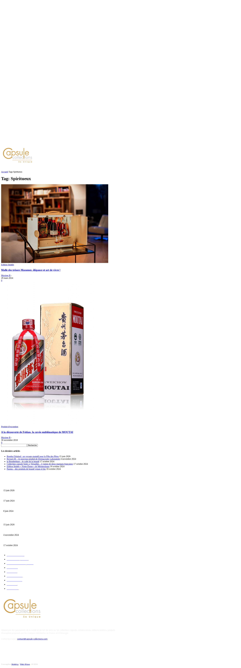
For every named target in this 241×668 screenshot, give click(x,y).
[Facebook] (21, 143)
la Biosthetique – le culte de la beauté (23, 461)
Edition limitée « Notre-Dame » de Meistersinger (28, 466)
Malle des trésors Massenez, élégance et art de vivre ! (30, 270)
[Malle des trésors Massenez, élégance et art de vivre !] (54, 262)
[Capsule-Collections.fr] (31, 155)
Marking (15, 664)
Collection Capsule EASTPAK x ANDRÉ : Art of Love (23, 496)
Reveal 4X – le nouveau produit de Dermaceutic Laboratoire (33, 459)
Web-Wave (25, 664)
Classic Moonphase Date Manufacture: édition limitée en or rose (27, 507)
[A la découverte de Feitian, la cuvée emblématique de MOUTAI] (48, 424)
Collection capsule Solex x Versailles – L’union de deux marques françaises (40, 464)
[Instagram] (24, 143)
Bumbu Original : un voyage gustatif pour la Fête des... (23, 486)
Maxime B (5, 275)
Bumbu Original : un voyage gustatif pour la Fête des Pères (33, 456)
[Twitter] (28, 143)
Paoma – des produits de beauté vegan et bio (26, 469)
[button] (133, 168)
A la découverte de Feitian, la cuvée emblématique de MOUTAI (37, 432)
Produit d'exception (9, 426)
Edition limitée (7, 265)
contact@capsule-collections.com (32, 639)
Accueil (4, 172)
